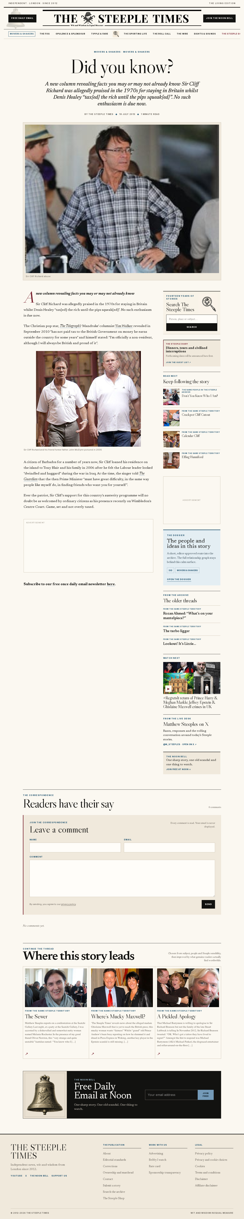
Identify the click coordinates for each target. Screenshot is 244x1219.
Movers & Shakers (22, 34)
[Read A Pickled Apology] (188, 987)
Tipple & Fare (99, 34)
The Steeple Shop (113, 1198)
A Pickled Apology (176, 1016)
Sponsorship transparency (165, 1172)
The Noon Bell (39, 1176)
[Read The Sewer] (56, 987)
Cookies (200, 1166)
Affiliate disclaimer (206, 1185)
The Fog (45, 34)
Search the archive (114, 1192)
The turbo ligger (176, 631)
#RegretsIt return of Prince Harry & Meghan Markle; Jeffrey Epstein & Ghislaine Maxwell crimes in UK (190, 702)
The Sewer (36, 1016)
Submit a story (111, 1185)
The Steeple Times (100, 114)
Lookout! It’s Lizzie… (179, 644)
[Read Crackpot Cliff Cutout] (171, 418)
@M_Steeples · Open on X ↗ (180, 744)
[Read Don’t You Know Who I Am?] (171, 397)
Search (192, 327)
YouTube (16, 1176)
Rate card (154, 1166)
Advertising (156, 1153)
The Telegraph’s (70, 326)
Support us (59, 1176)
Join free (206, 1095)
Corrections (110, 1166)
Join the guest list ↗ (178, 362)
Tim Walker (124, 326)
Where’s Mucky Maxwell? (118, 1016)
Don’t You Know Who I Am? (200, 396)
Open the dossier (179, 579)
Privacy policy (204, 1153)
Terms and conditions (207, 1172)
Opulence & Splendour (70, 34)
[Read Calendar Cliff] (171, 439)
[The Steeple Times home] (122, 18)
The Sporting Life (135, 34)
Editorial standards (114, 1160)
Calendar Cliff (191, 436)
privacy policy (68, 904)
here (111, 584)
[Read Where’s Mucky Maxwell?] (122, 987)
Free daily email (22, 18)
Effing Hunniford (192, 457)
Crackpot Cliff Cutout (196, 415)
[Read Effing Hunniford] (171, 460)
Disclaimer (201, 1179)
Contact (108, 1179)
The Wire (182, 34)
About (107, 1153)
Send (208, 904)
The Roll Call (162, 34)
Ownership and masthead (118, 1172)
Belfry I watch (157, 1160)
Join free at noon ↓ (178, 769)
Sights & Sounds (205, 34)
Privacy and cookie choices (211, 1160)
